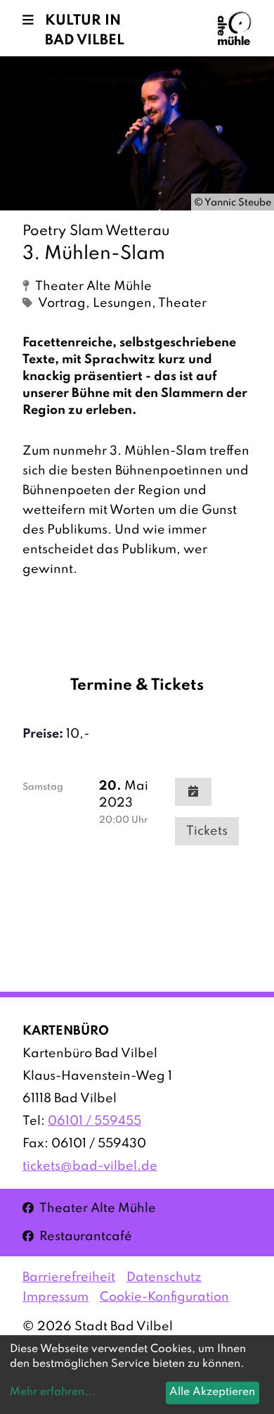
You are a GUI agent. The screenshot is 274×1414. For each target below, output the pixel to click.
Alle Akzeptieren (212, 1392)
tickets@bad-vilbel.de (89, 1166)
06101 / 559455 (94, 1121)
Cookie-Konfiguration (164, 1297)
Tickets (207, 831)
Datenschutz (164, 1277)
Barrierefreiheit (68, 1277)
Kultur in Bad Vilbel (84, 31)
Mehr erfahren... (52, 1392)
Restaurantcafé (77, 1236)
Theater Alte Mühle (89, 1208)
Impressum (55, 1297)
